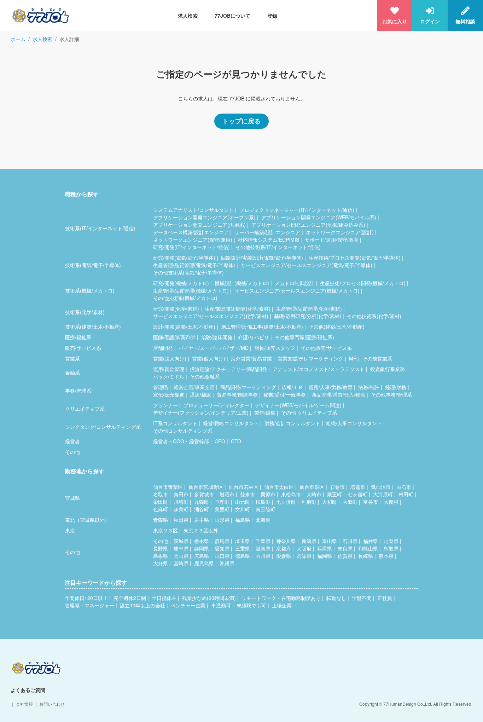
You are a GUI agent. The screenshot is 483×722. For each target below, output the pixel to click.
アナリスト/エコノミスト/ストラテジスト (319, 368)
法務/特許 (368, 387)
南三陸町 (265, 509)
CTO (236, 441)
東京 (70, 530)
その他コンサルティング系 (183, 430)
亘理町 (222, 501)
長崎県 (365, 555)
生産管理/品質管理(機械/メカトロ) (191, 290)
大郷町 (350, 501)
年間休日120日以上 (86, 597)
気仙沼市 (381, 486)
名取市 (160, 494)
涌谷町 (201, 509)
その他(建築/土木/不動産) (337, 326)
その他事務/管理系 (391, 394)
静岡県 (201, 548)
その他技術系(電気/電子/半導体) (188, 272)
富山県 (329, 540)
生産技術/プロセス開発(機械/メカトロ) (363, 283)
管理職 (160, 387)
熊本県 (386, 555)
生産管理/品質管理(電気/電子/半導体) (194, 264)
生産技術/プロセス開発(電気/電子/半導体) (355, 257)
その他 (72, 451)
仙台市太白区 (279, 486)
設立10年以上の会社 (142, 605)
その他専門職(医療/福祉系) (304, 337)
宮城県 (72, 497)
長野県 (160, 548)
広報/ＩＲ (292, 387)
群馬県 (222, 540)
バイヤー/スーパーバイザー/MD (214, 347)
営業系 (72, 358)
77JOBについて (232, 15)
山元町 (242, 501)
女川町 (242, 509)
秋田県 (181, 519)
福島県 (242, 519)
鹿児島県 (204, 563)
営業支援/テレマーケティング (310, 358)
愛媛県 (283, 555)
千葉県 (263, 540)
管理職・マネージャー (89, 605)
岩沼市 (227, 494)
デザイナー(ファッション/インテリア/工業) (201, 412)
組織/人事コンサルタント (354, 423)
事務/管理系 (78, 390)
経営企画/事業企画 (194, 387)
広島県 (201, 555)
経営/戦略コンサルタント (231, 423)
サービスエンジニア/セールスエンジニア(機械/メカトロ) (297, 290)
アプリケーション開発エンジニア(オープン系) (204, 217)
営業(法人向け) (169, 358)
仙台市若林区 (243, 486)
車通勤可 (221, 605)
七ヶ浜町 (286, 501)
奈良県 (345, 548)
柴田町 (160, 501)
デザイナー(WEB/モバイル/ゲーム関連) (298, 405)
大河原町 (383, 494)
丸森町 (201, 501)
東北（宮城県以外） (87, 519)
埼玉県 (242, 540)
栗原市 (268, 494)
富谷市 (370, 501)
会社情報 (24, 704)
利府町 (309, 501)
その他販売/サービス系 (326, 347)
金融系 (72, 372)
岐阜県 (181, 548)
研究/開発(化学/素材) (176, 308)
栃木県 (201, 540)
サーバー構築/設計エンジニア (267, 232)
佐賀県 (345, 555)
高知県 (304, 555)
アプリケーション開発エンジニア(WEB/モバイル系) (318, 217)
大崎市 (314, 494)
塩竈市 (357, 486)
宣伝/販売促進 (168, 394)
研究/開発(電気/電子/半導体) (184, 257)
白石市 (403, 486)
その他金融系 (205, 376)
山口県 (222, 555)
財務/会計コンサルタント (292, 423)
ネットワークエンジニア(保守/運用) (192, 239)
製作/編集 (264, 412)
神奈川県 (286, 540)
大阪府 (304, 548)
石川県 (350, 540)
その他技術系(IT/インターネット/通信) (278, 246)
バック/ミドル (168, 376)
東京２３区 (165, 530)
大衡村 (391, 501)
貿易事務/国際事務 (237, 394)
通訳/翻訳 (200, 394)
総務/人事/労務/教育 (331, 387)
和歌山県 (368, 548)
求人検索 (188, 15)
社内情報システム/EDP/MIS (268, 239)
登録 (272, 15)
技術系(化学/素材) (85, 312)
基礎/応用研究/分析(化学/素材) (307, 315)
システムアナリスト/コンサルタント (193, 209)
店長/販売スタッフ (274, 347)
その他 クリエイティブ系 (309, 412)
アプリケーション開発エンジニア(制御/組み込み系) (308, 224)
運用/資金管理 (168, 368)
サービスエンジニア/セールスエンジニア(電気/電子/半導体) (306, 264)
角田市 (181, 494)
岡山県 (181, 555)
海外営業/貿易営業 (251, 358)
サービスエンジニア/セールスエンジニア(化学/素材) (210, 315)
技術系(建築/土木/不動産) (93, 326)
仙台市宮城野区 (205, 486)
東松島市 (291, 494)
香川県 (263, 555)
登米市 (247, 494)
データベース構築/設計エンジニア (191, 232)
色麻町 (160, 509)
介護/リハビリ (253, 337)
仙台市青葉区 (168, 486)
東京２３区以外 (201, 530)
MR (353, 358)
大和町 (329, 501)
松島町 (263, 501)
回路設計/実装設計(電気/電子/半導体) (262, 257)
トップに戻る (241, 121)
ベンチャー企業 (188, 605)
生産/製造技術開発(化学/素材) (237, 308)
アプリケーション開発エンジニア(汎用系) (199, 224)
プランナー (165, 405)
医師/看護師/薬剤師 (174, 337)
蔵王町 (334, 494)
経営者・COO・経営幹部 (181, 441)
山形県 (222, 519)
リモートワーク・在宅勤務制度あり (281, 597)
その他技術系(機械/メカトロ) (185, 297)
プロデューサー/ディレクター (216, 405)
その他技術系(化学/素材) (374, 315)
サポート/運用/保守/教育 (332, 239)
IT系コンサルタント (175, 423)
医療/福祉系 (78, 337)
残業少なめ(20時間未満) (209, 597)
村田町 (405, 494)
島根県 (160, 555)
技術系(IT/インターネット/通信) (100, 228)
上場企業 (282, 605)
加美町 (181, 509)
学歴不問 (362, 597)
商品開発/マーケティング (248, 387)
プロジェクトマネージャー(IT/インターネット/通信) (296, 209)
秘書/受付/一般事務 (284, 394)
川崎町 (181, 501)
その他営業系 (377, 358)
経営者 (72, 441)
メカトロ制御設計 (294, 283)
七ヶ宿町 (357, 494)
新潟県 (309, 540)
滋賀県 (263, 548)
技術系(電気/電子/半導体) (93, 264)
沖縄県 (227, 563)
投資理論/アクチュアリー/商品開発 (228, 368)
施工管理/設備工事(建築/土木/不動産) (262, 326)
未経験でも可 (251, 605)
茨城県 (181, 540)
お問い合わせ (52, 704)
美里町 (222, 509)
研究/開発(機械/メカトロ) (181, 283)
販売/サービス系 (83, 347)
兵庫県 (324, 548)
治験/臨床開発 (216, 337)
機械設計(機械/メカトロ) (242, 283)
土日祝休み (164, 597)
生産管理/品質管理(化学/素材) (309, 308)
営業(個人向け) (208, 358)
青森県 (160, 519)
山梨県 (391, 540)
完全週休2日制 (130, 597)
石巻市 (337, 486)
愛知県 (222, 548)
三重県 (242, 548)
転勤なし (336, 597)
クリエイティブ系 (85, 408)
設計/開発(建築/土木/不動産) (184, 326)
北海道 (263, 519)
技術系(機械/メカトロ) (90, 290)
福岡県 (324, 555)
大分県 (160, 563)
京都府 (283, 548)
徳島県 (242, 555)
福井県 (370, 540)
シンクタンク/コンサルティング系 (103, 426)
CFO (220, 441)
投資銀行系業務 (387, 368)
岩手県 (201, 519)
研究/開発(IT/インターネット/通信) (191, 246)
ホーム (18, 38)
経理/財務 (395, 387)
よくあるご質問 (28, 689)
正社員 (384, 597)
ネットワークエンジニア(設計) (340, 232)
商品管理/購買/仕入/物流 (338, 394)
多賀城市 (204, 494)
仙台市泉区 (311, 486)
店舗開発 (163, 347)
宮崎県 (181, 563)
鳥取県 (391, 548)
